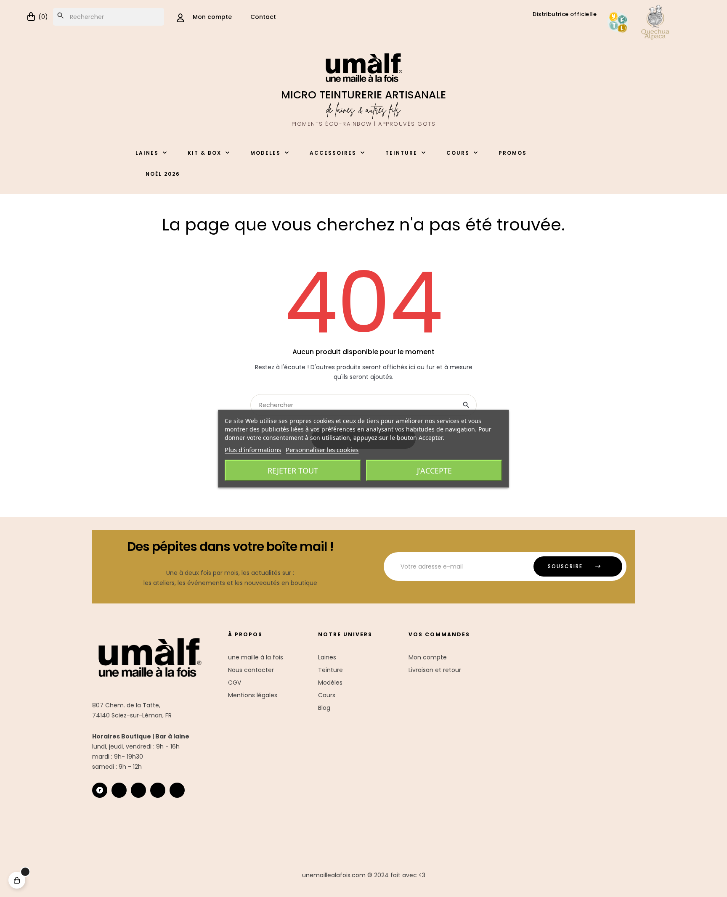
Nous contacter (251, 670)
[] (16, 880)
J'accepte (434, 470)
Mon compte (428, 657)
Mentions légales (252, 695)
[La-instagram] (119, 790)
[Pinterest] (177, 790)
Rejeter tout (293, 470)
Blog (324, 708)
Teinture (330, 670)
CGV (234, 682)
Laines (327, 657)
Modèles (330, 682)
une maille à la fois (255, 657)
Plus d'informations (253, 449)
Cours (326, 695)
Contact (263, 17)
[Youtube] (157, 790)
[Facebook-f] (138, 790)
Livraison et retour (435, 670)
